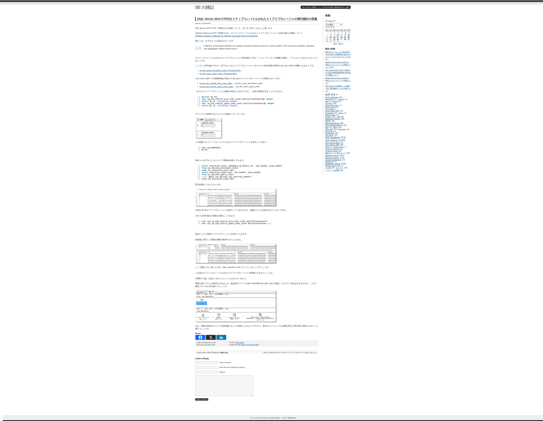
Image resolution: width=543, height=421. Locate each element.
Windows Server (335, 163)
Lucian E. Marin (274, 418)
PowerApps (343, 129)
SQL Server (240, 342)
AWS (328, 101)
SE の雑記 (204, 7)
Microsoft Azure (334, 123)
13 (349, 35)
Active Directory (333, 97)
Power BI (330, 131)
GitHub (342, 113)
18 (341, 37)
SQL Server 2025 (334, 145)
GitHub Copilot (332, 115)
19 (345, 37)
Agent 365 (331, 99)
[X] (211, 337)
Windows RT (331, 161)
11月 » (340, 44)
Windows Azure (334, 155)
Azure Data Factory (333, 105)
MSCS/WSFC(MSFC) (336, 125)
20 (349, 37)
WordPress (292, 418)
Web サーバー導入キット (337, 153)
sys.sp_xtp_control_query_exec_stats (216, 86)
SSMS (328, 147)
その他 (330, 168)
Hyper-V (330, 117)
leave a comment (203, 23)
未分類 (338, 170)
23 (334, 39)
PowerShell (331, 133)
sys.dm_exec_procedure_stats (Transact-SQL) (220, 70)
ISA (340, 117)
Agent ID (343, 99)
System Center (333, 151)
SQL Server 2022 (334, 143)
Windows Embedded (335, 160)
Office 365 (331, 129)
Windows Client (334, 158)
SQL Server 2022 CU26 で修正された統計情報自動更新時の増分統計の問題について (338, 72)
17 (338, 37)
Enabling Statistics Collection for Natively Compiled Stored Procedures (226, 36)
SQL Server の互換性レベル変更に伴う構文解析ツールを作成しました (338, 88)
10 (338, 35)
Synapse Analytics (334, 149)
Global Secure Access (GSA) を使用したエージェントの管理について (338, 80)
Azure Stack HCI (334, 111)
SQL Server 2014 (253, 345)
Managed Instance (334, 119)
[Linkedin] (221, 337)
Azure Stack (330, 109)
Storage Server (339, 147)
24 (338, 39)
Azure (336, 101)
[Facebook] (200, 337)
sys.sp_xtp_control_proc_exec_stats (215, 83)
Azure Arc (330, 103)
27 (349, 39)
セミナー (342, 168)
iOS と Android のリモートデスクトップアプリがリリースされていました (289, 352)
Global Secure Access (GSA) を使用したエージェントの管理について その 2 (338, 64)
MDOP (330, 121)
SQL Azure (331, 135)
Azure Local (331, 107)
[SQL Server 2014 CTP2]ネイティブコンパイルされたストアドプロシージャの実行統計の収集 (257, 18)
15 (331, 37)
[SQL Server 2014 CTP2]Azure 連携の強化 (213, 352)
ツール (329, 170)
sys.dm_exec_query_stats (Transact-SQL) (218, 74)
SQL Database (335, 137)
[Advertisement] (272, 409)
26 (345, 39)
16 (334, 37)
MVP (328, 127)
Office (337, 127)
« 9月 (335, 44)
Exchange (331, 113)
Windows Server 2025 (334, 166)
